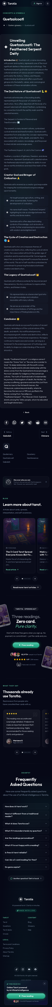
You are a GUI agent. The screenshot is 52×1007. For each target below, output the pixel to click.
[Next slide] (35, 578)
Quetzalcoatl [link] (29, 25)
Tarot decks (7, 930)
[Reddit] (37, 422)
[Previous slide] (17, 578)
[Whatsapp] (14, 422)
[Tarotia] (9, 3)
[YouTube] (29, 969)
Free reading (27, 645)
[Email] (45, 422)
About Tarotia (8, 952)
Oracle (5, 934)
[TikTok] (16, 969)
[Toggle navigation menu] (47, 3)
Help (29, 930)
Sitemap (6, 956)
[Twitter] (22, 422)
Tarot (5, 922)
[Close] (44, 983)
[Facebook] (6, 422)
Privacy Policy (8, 948)
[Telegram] (29, 422)
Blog (29, 922)
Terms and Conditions (11, 944)
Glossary (31, 926)
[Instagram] (22, 969)
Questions (7, 926)
